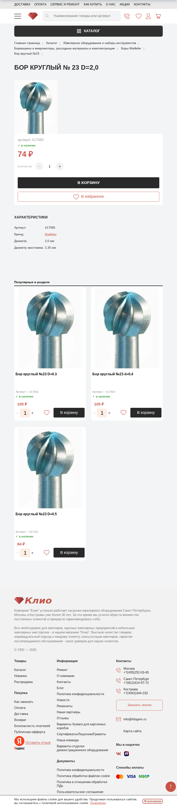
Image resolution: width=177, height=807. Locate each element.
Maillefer (51, 234)
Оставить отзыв (38, 743)
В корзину (88, 183)
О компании (65, 676)
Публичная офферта (29, 732)
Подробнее (98, 803)
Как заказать (23, 701)
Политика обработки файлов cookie (83, 776)
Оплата (40, 4)
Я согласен (152, 801)
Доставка (22, 4)
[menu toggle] (17, 16)
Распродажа (23, 682)
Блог (60, 688)
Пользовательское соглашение (80, 792)
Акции (125, 4)
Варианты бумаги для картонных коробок (81, 726)
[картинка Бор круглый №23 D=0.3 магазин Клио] (50, 328)
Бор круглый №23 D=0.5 (36, 514)
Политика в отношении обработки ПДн (82, 784)
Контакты (142, 4)
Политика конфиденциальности (80, 694)
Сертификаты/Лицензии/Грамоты (81, 734)
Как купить (93, 4)
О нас (110, 4)
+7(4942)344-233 (135, 693)
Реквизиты (65, 706)
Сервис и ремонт (65, 4)
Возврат (20, 720)
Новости (63, 700)
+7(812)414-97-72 (136, 683)
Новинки (20, 676)
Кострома (130, 689)
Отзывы (63, 718)
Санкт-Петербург (136, 679)
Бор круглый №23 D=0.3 (36, 374)
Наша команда (68, 740)
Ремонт (62, 670)
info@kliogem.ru (134, 719)
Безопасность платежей (32, 726)
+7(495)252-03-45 (136, 672)
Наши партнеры (68, 712)
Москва (129, 668)
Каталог (91, 31)
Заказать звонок (139, 705)
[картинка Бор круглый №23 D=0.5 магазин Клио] (50, 468)
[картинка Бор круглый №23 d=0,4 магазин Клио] (126, 328)
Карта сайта (132, 731)
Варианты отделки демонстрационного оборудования (82, 748)
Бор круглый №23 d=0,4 (112, 374)
